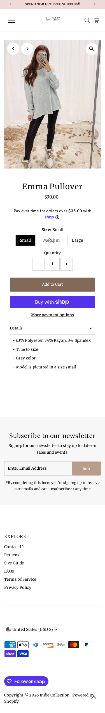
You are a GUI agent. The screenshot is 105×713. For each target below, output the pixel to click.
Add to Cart (52, 284)
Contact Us (14, 546)
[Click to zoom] (91, 49)
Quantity (52, 253)
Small (25, 240)
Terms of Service (20, 579)
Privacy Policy (17, 587)
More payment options (52, 315)
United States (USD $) (32, 629)
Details (16, 328)
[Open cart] (96, 20)
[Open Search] (87, 20)
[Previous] (13, 48)
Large (77, 240)
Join (86, 468)
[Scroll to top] (93, 697)
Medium (53, 241)
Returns (11, 555)
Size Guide (14, 563)
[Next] (27, 48)
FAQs (9, 571)
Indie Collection (54, 695)
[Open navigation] (15, 20)
